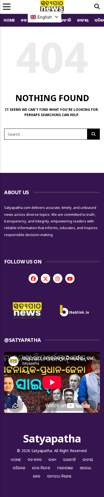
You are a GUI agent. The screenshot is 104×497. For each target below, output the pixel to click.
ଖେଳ (36, 476)
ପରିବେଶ (19, 467)
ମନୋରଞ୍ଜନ (65, 467)
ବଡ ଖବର (35, 459)
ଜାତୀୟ (83, 20)
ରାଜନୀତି (64, 20)
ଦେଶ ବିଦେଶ (41, 467)
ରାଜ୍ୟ (53, 459)
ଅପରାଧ (85, 467)
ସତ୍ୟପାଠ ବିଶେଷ (59, 476)
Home (9, 20)
